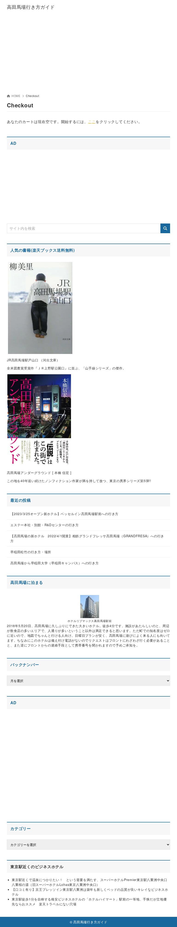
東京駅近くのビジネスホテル (37, 866)
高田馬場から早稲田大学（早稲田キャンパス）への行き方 (54, 563)
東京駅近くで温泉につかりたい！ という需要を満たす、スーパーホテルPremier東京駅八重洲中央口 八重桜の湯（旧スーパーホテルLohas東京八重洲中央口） (91, 882)
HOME (16, 96)
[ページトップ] (167, 917)
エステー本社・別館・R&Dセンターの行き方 (44, 524)
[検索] (165, 228)
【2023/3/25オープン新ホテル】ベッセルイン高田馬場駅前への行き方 (64, 513)
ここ (92, 121)
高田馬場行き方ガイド (31, 6)
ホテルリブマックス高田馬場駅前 (90, 621)
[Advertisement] (88, 48)
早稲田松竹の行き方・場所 (30, 552)
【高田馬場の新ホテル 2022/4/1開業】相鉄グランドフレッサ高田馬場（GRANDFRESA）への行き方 (87, 538)
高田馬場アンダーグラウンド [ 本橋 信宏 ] (39, 472)
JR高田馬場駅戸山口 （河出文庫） (33, 360)
